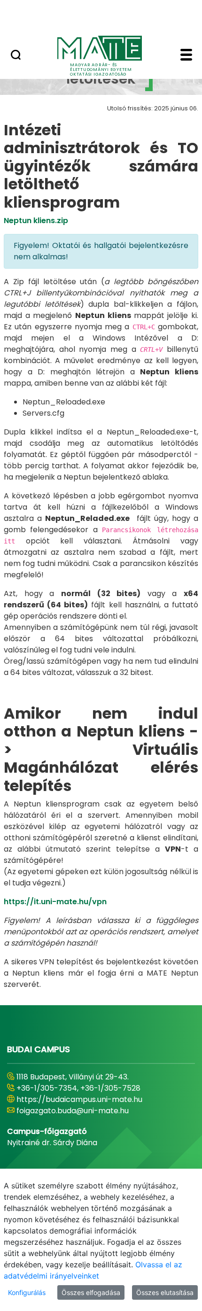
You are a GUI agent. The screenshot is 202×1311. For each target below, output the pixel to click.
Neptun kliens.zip (36, 220)
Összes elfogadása (91, 1292)
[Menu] (186, 55)
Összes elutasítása (165, 1292)
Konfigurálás (27, 1292)
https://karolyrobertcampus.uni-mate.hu (93, 1099)
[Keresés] (15, 55)
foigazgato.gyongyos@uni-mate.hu (81, 1110)
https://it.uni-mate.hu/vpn (55, 901)
